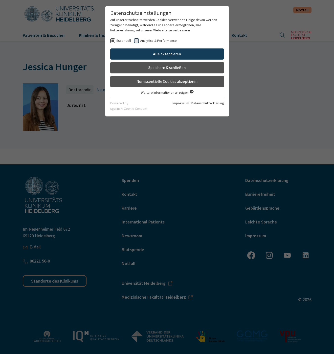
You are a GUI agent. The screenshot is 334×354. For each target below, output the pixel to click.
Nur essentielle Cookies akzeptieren (167, 81)
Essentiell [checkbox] (123, 40)
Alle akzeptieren (167, 53)
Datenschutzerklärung (207, 103)
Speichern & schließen (167, 67)
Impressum (181, 103)
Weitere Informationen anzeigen (165, 92)
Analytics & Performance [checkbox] (158, 40)
